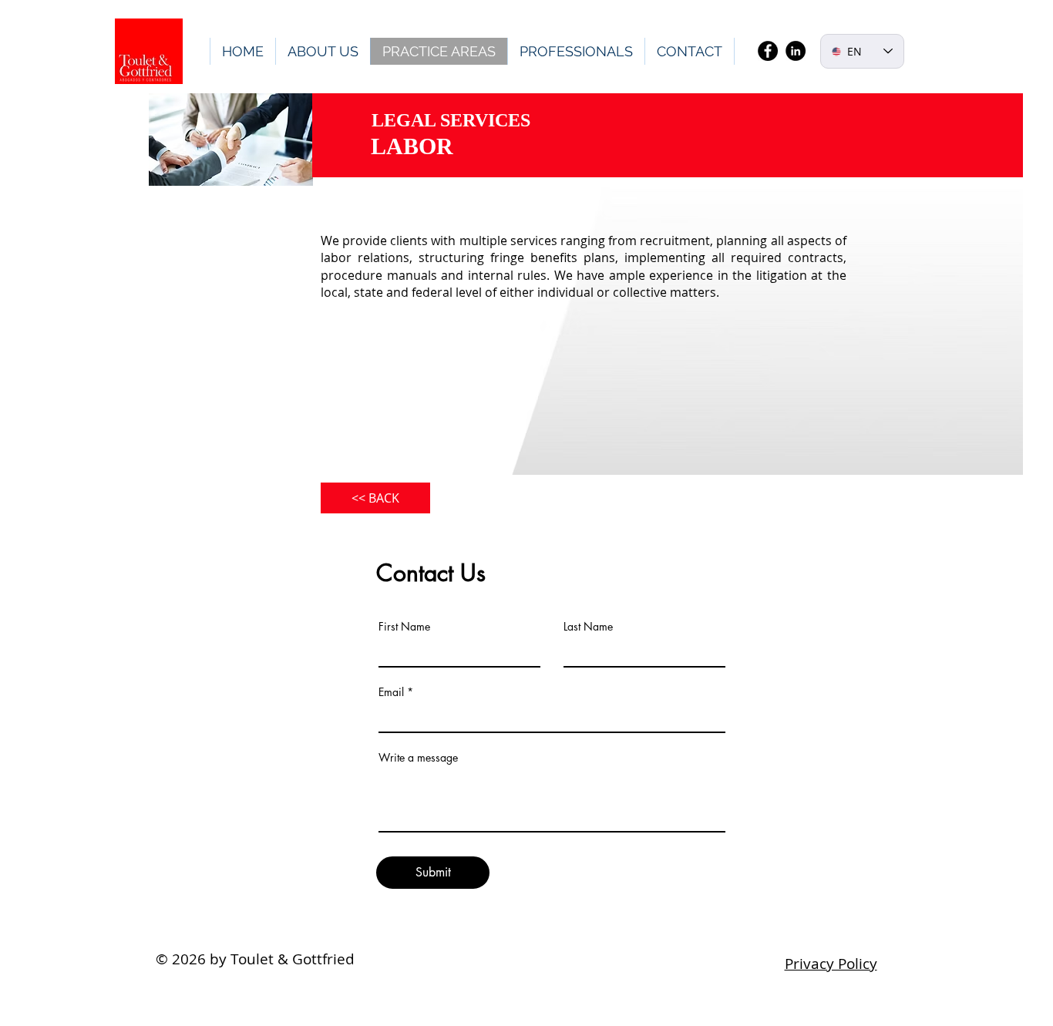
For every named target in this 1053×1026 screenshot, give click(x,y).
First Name (404, 626)
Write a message (418, 757)
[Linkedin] (796, 51)
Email (391, 692)
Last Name (588, 626)
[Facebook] (768, 51)
